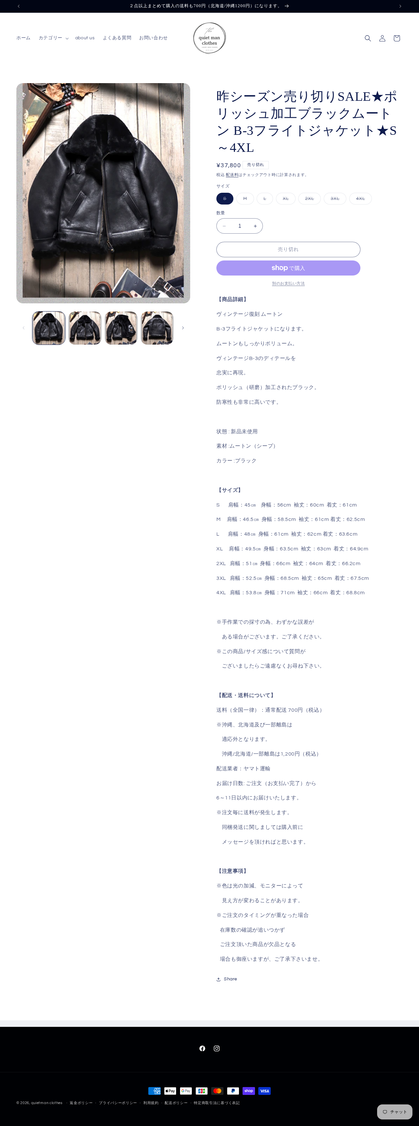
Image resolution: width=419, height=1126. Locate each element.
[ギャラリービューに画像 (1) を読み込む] (48, 328)
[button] (53, 38)
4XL (363, 200)
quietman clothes (47, 1103)
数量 (220, 213)
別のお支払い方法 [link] (288, 283)
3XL (337, 200)
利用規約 (151, 1103)
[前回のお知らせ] (18, 6)
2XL (312, 200)
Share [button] (230, 979)
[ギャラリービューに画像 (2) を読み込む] (84, 328)
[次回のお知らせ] (400, 6)
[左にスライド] (23, 328)
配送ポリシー (176, 1103)
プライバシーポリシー (118, 1103)
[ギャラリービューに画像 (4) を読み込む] (157, 328)
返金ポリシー (81, 1103)
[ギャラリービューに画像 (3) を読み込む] (121, 328)
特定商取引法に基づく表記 (217, 1103)
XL (288, 200)
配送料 (232, 175)
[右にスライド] (183, 328)
